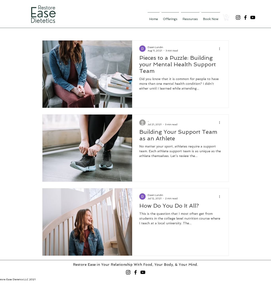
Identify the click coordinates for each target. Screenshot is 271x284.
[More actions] (220, 48)
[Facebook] (245, 17)
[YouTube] (253, 17)
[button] (226, 17)
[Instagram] (238, 17)
